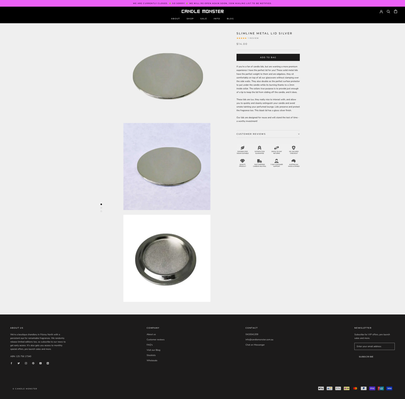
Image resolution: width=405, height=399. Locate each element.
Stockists (151, 355)
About (175, 18)
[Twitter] (19, 363)
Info (217, 18)
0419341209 (252, 334)
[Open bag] (395, 11)
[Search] (388, 11)
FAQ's (150, 344)
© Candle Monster (25, 389)
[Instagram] (26, 363)
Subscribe (366, 356)
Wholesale (152, 360)
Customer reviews (156, 339)
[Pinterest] (33, 363)
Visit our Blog (153, 350)
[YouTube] (40, 363)
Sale (203, 18)
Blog (230, 18)
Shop (190, 18)
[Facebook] (11, 363)
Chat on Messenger (255, 344)
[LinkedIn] (48, 363)
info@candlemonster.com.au (259, 339)
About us (151, 334)
